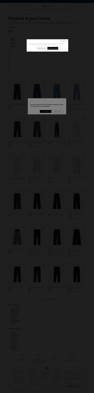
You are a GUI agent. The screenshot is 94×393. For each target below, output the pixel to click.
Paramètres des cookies (42, 48)
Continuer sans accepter (63, 40)
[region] (47, 45)
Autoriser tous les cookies (52, 48)
